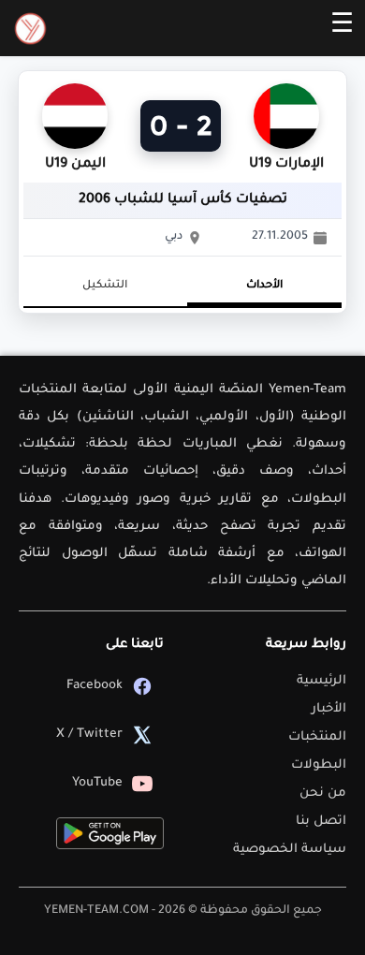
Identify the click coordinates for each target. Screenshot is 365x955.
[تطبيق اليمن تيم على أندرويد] (110, 833)
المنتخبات (317, 737)
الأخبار (329, 709)
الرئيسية (321, 681)
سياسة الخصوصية (289, 850)
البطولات (318, 765)
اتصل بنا (321, 822)
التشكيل (104, 286)
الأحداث (264, 286)
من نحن (322, 793)
